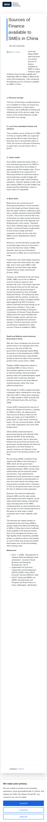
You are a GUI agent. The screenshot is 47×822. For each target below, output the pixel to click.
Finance (21, 769)
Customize (23, 810)
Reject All (23, 817)
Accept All (23, 803)
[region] (23, 801)
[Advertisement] (23, 677)
